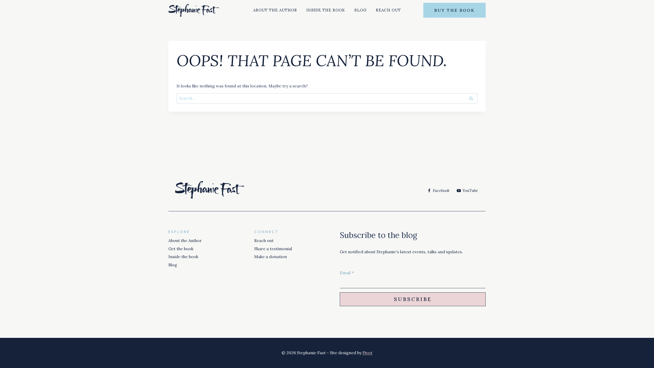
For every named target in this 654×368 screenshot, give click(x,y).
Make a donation (270, 256)
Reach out (388, 10)
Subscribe (413, 299)
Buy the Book (454, 10)
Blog (360, 10)
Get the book (180, 248)
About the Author (275, 10)
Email (347, 272)
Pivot (367, 352)
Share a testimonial (273, 248)
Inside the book (325, 10)
